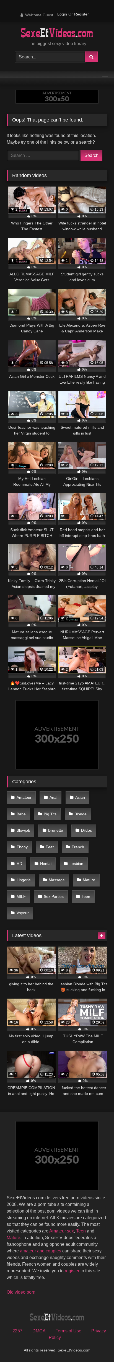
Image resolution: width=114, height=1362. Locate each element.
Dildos (86, 830)
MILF (21, 896)
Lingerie (24, 880)
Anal (53, 797)
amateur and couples (40, 1251)
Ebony (22, 847)
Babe (21, 814)
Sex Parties (54, 896)
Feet (50, 847)
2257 (17, 1331)
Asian (80, 797)
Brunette (55, 830)
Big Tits (50, 814)
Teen (86, 896)
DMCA (39, 1331)
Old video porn (21, 1292)
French (78, 847)
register (72, 1270)
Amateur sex (61, 1231)
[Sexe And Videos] (57, 33)
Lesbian (76, 863)
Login (62, 14)
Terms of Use (68, 1331)
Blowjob (23, 830)
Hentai (45, 863)
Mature (89, 880)
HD (19, 863)
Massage (57, 880)
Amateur (24, 797)
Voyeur (23, 913)
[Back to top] (97, 1345)
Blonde (80, 814)
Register (81, 14)
